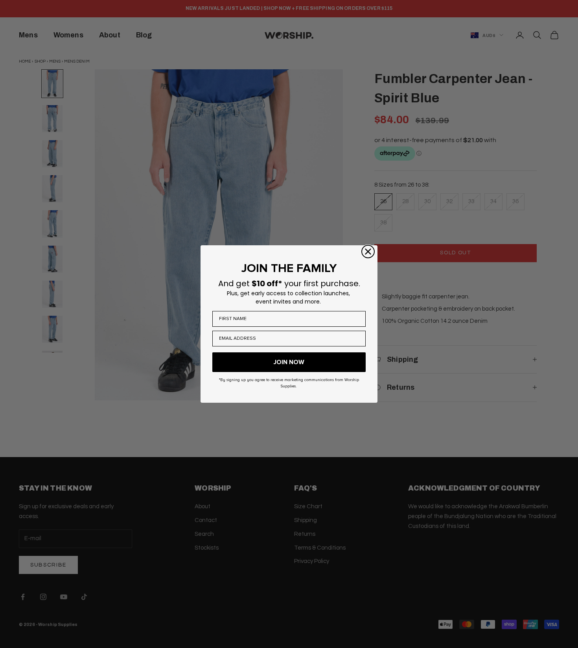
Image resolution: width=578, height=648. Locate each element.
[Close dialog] (368, 251)
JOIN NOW (289, 362)
